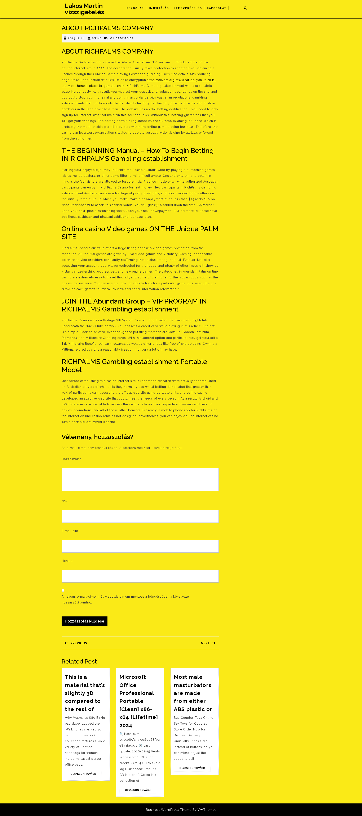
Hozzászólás (71, 459)
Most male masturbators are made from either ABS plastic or (193, 693)
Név (66, 501)
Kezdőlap (135, 8)
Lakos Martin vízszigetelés (84, 9)
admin (97, 38)
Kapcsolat (216, 8)
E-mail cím (71, 531)
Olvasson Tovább (86, 774)
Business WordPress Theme (168, 810)
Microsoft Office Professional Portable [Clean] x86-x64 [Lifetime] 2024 (138, 701)
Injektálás (159, 8)
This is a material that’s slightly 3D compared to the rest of (85, 693)
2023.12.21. (76, 38)
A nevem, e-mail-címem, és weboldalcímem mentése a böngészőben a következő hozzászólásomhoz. (125, 599)
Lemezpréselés (188, 8)
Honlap (67, 560)
